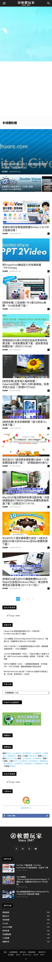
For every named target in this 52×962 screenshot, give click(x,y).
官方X (42, 955)
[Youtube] (35, 848)
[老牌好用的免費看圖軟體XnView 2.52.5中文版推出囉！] (26, 212)
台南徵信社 (28, 763)
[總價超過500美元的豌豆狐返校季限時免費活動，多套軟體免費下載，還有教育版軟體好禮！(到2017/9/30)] (26, 325)
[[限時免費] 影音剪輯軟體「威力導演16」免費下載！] (26, 407)
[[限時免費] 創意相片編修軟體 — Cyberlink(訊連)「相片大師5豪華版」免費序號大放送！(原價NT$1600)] (26, 366)
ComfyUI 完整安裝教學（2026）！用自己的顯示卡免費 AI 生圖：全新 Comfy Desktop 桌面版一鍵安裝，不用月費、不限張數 (26, 656)
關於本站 (23, 952)
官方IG (18, 955)
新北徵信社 (34, 761)
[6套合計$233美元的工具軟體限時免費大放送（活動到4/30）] (26, 151)
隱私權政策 (31, 952)
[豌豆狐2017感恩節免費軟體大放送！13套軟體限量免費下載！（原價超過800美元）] (26, 445)
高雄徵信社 (11, 756)
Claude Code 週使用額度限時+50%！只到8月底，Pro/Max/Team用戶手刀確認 (22, 632)
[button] (4, 3)
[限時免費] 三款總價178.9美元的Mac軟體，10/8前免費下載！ (24, 304)
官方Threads (27, 955)
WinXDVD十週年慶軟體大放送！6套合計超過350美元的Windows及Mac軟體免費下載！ (25, 541)
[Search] (48, 3)
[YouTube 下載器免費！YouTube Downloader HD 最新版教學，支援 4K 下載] (8, 868)
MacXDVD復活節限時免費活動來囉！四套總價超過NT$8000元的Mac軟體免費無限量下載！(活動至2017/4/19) (25, 500)
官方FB (35, 955)
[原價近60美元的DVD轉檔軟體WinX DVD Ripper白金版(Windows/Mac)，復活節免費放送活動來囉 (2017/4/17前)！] (26, 564)
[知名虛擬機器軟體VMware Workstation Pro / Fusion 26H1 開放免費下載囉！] (8, 894)
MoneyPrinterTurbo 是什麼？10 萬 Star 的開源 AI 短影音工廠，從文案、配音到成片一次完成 (26, 673)
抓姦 (22, 756)
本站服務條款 (13, 952)
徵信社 (8, 753)
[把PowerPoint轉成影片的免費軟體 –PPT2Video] (26, 250)
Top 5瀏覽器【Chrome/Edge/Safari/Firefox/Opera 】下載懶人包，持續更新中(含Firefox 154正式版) (26, 640)
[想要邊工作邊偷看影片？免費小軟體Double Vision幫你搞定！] (21, 185)
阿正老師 (4, 171)
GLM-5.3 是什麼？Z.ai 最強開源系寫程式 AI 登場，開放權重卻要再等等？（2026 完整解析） (26, 647)
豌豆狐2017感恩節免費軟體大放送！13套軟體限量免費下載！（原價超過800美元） (26, 461)
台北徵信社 (17, 753)
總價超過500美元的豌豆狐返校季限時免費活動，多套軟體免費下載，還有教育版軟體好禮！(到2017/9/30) (25, 343)
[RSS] (22, 848)
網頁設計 (12, 766)
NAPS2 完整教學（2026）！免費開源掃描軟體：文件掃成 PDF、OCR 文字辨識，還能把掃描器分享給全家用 (25, 665)
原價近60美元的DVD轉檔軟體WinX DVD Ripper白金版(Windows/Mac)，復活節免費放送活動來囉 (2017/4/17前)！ (25, 582)
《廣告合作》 (42, 952)
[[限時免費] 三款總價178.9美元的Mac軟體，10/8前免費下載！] (26, 288)
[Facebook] (16, 848)
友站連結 (11, 955)
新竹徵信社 (27, 753)
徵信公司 (33, 756)
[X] (29, 848)
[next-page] (33, 599)
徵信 (16, 758)
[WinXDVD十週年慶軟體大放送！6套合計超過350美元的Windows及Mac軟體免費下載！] (26, 523)
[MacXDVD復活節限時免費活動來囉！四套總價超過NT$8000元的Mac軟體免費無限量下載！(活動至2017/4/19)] (26, 482)
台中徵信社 (37, 753)
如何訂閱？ (26, 808)
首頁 (5, 952)
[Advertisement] (26, 34)
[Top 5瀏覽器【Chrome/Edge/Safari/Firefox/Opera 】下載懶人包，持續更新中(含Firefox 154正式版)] (8, 880)
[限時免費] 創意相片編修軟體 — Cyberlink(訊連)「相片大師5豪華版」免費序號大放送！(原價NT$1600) (25, 384)
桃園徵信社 (44, 761)
